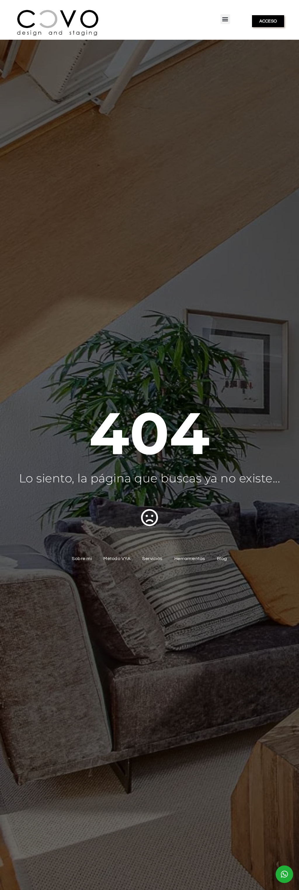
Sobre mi (82, 558)
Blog (222, 558)
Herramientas (189, 558)
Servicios (152, 558)
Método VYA (117, 558)
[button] (225, 19)
